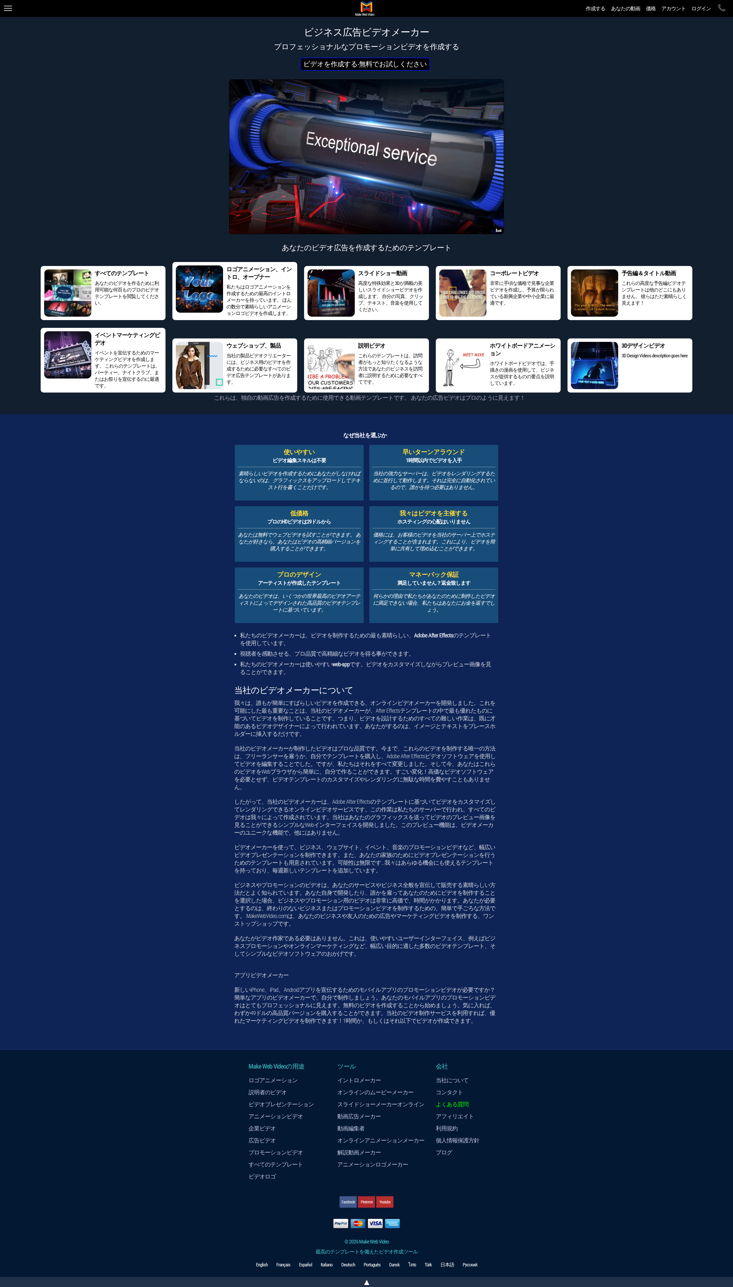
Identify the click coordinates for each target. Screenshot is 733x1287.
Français (283, 1265)
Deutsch (348, 1265)
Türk (428, 1265)
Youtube (385, 1202)
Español (305, 1265)
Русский (470, 1265)
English (262, 1265)
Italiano (327, 1265)
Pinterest (367, 1202)
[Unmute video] (366, 157)
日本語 (447, 1265)
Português (372, 1265)
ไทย (412, 1265)
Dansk (394, 1265)
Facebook (348, 1202)
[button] (365, 64)
